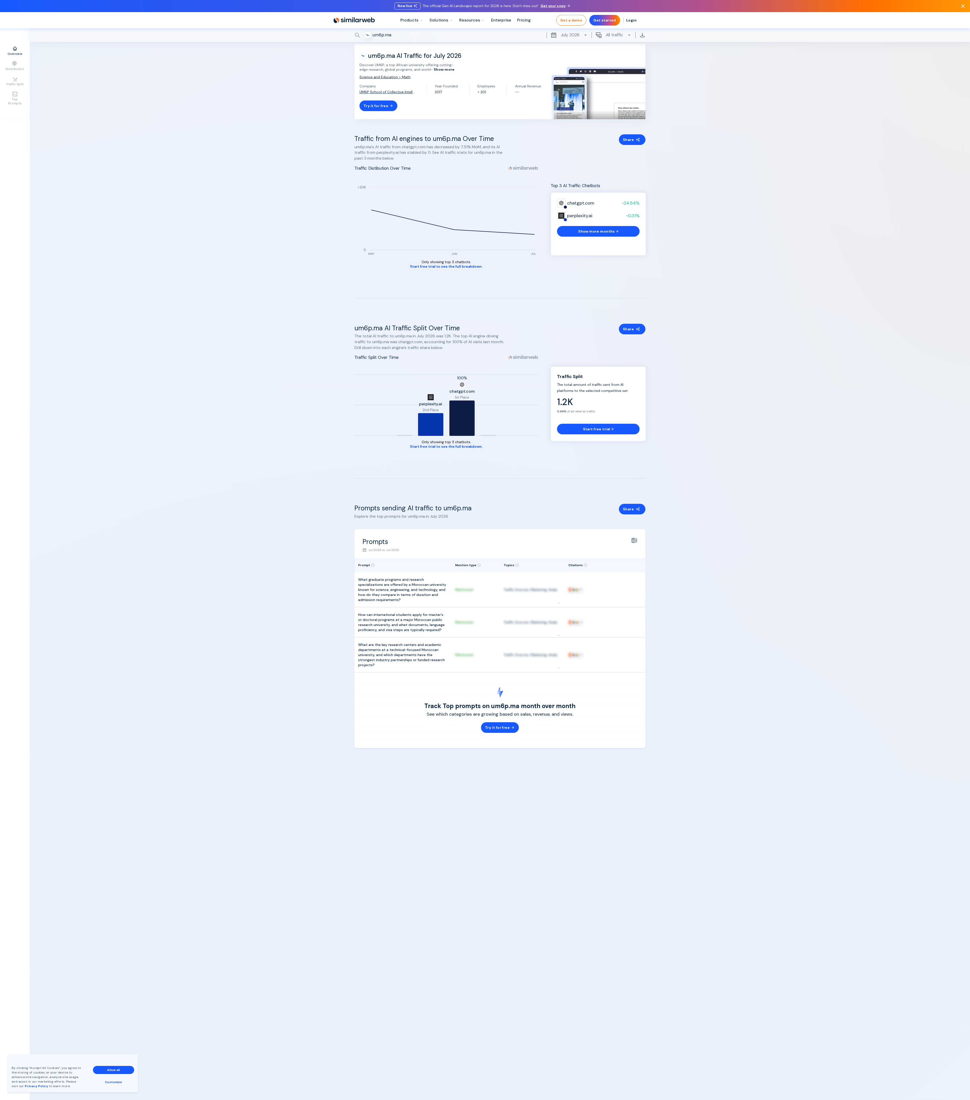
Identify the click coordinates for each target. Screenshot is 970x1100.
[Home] (354, 20)
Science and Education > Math (384, 77)
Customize (113, 1082)
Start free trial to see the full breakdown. (446, 266)
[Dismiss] (963, 6)
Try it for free (375, 106)
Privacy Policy (36, 1086)
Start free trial (596, 429)
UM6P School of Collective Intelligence (387, 92)
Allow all (113, 1070)
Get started (604, 20)
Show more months (596, 231)
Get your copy (553, 6)
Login (631, 20)
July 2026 (570, 35)
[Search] (499, 35)
